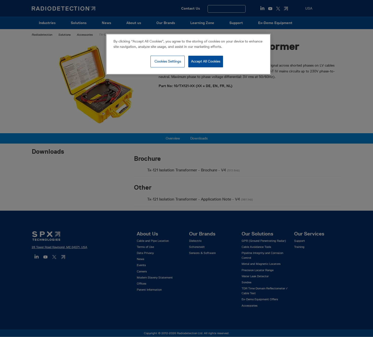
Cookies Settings (168, 61)
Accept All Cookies (205, 61)
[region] (188, 54)
